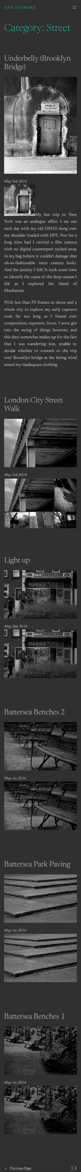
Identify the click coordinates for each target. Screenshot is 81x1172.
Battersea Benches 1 (34, 1017)
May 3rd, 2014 (15, 181)
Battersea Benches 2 (34, 712)
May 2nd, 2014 (15, 626)
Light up (17, 561)
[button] (29, 495)
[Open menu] (74, 7)
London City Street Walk (33, 405)
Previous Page (17, 1168)
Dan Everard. (20, 8)
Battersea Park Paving (37, 865)
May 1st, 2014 (15, 778)
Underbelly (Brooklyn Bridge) (37, 63)
